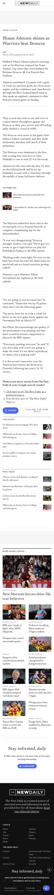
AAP (5, 52)
